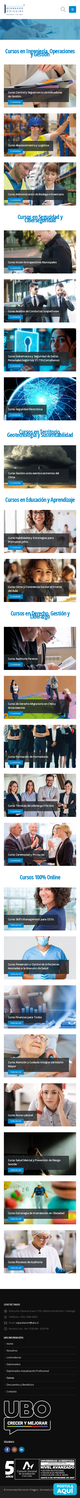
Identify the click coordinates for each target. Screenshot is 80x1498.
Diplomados (14, 1364)
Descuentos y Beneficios (20, 1384)
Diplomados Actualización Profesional (28, 1370)
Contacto (12, 1391)
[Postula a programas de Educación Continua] (65, 1489)
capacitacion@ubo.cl (27, 1322)
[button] (63, 9)
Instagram (14, 1450)
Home (10, 1343)
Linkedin (21, 1450)
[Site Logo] (14, 9)
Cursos (10, 1377)
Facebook (7, 1450)
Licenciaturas (14, 1357)
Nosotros (12, 1350)
